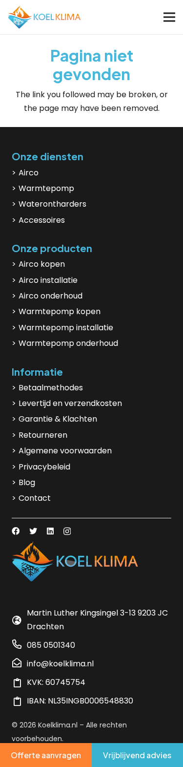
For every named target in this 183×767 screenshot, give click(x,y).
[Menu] (169, 17)
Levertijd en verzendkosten (70, 403)
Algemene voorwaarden (65, 450)
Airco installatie (48, 280)
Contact (35, 498)
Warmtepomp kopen (60, 311)
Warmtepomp (46, 188)
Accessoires (42, 220)
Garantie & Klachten (58, 419)
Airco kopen (42, 264)
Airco (29, 172)
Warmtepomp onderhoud (68, 343)
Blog (27, 482)
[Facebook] (16, 531)
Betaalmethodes (51, 387)
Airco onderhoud (50, 295)
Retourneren (43, 435)
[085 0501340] (19, 645)
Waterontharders (52, 204)
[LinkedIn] (50, 531)
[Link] (44, 17)
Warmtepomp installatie (66, 327)
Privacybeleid (44, 466)
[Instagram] (67, 531)
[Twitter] (33, 531)
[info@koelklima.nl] (19, 664)
